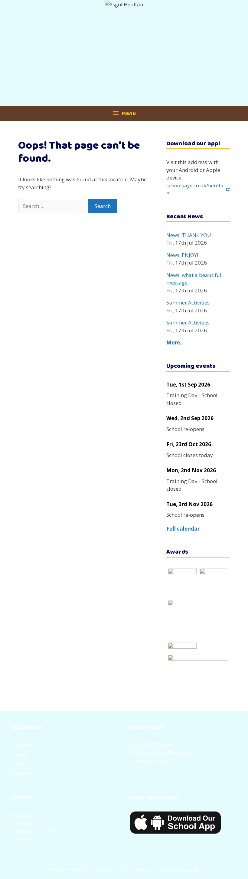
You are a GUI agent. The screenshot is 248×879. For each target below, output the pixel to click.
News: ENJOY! (182, 255)
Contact (21, 772)
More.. (174, 342)
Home (19, 745)
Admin (103, 869)
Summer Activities (188, 302)
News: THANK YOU (188, 235)
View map (24, 838)
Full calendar (183, 528)
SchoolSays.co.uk (180, 869)
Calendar (23, 763)
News (18, 754)
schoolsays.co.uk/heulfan (195, 189)
